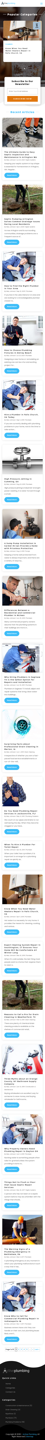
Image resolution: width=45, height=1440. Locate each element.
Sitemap (29, 1436)
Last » (37, 1349)
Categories (10, 1388)
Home (8, 1383)
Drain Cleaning (30, 752)
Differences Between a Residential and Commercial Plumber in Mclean (19, 613)
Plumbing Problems (32, 816)
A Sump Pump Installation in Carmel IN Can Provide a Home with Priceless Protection (21, 546)
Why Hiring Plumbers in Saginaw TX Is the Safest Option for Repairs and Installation (22, 679)
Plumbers (29, 291)
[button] (19, 68)
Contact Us (10, 1392)
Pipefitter (9, 1413)
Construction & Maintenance (17, 1405)
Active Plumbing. (30, 1434)
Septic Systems (31, 160)
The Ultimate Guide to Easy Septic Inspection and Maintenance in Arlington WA (20, 154)
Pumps (27, 551)
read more (12, 175)
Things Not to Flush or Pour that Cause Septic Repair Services (20, 1184)
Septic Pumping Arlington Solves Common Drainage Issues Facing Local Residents (22, 221)
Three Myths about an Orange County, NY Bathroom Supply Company (21, 1081)
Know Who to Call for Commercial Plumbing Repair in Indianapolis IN (21, 1318)
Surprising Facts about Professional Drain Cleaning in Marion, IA (21, 746)
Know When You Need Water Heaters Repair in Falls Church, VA (21, 911)
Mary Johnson (11, 160)
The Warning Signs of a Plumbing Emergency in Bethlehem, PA (17, 1251)
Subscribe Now (22, 99)
